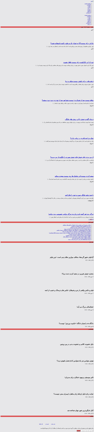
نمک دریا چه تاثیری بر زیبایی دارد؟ (81, 138)
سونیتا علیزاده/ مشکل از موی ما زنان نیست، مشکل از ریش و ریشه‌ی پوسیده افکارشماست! (70, 232)
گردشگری (88, 12)
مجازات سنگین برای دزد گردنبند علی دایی (81, 238)
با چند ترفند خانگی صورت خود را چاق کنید (79, 195)
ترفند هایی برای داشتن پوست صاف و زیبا (79, 81)
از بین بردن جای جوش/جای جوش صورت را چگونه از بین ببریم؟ (71, 157)
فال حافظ (41, 424)
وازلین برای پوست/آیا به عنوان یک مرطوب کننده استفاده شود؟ (72, 43)
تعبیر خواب (53, 424)
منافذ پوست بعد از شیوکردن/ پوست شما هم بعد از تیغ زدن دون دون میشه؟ (67, 100)
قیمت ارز (47, 424)
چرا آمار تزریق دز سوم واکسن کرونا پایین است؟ (80, 234)
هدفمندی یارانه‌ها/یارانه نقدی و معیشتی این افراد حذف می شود (76, 231)
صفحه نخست (88, 3)
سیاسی (89, 7)
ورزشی (89, 8)
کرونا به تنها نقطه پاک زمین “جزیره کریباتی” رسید (79, 239)
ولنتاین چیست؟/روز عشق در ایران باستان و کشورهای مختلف (77, 225)
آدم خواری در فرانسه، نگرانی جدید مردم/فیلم (80, 227)
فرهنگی (89, 11)
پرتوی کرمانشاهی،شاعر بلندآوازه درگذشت (81, 226)
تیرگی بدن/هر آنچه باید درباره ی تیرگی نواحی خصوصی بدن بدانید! (70, 214)
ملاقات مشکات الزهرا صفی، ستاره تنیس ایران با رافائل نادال (77, 236)
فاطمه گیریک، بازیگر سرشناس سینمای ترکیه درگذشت (78, 235)
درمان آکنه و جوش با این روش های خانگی (79, 119)
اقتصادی (89, 5)
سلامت (89, 10)
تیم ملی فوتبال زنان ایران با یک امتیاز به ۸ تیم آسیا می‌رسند (77, 229)
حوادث (89, 6)
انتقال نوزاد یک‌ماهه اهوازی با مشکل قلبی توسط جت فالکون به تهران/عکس (74, 230)
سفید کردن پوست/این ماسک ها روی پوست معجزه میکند (74, 176)
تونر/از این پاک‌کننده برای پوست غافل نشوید (78, 62)
